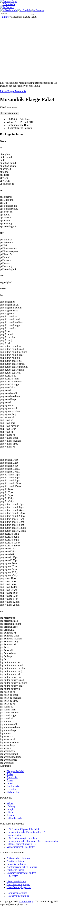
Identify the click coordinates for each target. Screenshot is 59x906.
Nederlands (11, 10)
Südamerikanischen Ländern (21, 872)
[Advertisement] (29, 49)
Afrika (10, 774)
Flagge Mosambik (16, 91)
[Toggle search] (1, 5)
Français (39, 10)
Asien (10, 780)
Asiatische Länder (16, 861)
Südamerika (13, 792)
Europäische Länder (17, 864)
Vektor (10, 803)
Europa (10, 783)
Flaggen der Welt (15, 771)
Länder (5, 16)
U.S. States (12, 875)
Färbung (11, 806)
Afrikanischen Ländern (18, 858)
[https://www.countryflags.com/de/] (8, 1)
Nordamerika (13, 786)
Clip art (10, 812)
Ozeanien (11, 789)
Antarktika (12, 777)
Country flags (26, 901)
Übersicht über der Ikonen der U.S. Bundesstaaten (33, 841)
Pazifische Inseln (15, 870)
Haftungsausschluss (17, 893)
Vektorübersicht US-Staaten (21, 847)
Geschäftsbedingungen (18, 884)
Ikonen (10, 815)
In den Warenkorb (9, 113)
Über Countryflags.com (19, 887)
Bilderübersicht (14, 818)
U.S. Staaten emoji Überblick (22, 838)
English (26, 10)
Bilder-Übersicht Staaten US (21, 844)
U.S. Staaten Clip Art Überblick (23, 829)
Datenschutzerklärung (18, 895)
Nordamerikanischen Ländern (22, 867)
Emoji (10, 809)
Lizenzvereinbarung (17, 881)
